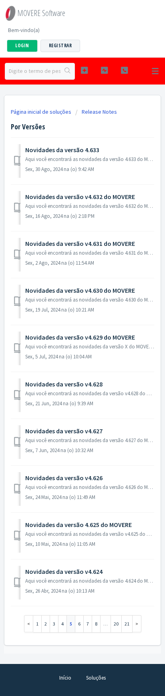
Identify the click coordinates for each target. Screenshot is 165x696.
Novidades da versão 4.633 (62, 150)
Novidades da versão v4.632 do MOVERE (80, 197)
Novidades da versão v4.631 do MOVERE (80, 243)
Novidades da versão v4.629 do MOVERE (80, 337)
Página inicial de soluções (41, 111)
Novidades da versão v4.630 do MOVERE (80, 290)
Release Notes (99, 111)
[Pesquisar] (67, 71)
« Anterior (28, 623)
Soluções (96, 677)
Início (65, 677)
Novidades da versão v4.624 (64, 571)
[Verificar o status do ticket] (104, 70)
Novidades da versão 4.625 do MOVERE (78, 525)
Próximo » (137, 623)
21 (127, 624)
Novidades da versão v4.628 (64, 384)
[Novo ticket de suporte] (84, 70)
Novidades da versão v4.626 (64, 478)
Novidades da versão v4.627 (64, 431)
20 (116, 624)
